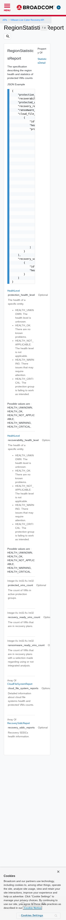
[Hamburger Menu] (7, 5)
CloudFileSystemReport (19, 684)
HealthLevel (13, 290)
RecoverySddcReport (18, 723)
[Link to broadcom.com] (35, 7)
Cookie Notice (32, 907)
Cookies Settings (32, 915)
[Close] (58, 872)
